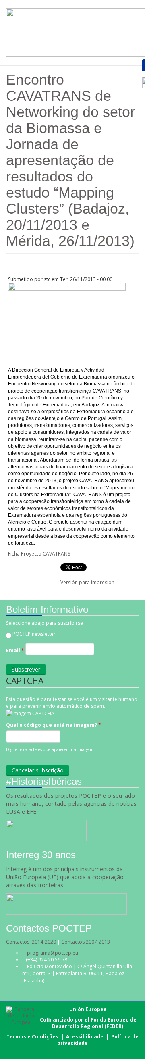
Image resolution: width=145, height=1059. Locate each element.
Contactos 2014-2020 (31, 941)
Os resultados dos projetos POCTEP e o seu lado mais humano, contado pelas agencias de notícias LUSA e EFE (71, 804)
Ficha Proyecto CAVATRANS (39, 553)
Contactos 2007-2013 (85, 941)
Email (15, 650)
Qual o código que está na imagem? (53, 725)
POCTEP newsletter (34, 633)
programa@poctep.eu (52, 952)
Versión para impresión (87, 582)
